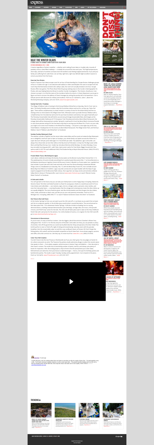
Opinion (54, 7)
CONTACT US (45, 436)
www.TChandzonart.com (51, 255)
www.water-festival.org (72, 173)
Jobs (76, 7)
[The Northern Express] (36, 3)
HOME (59, 436)
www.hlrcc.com (78, 233)
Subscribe (102, 7)
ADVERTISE (51, 436)
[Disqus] (65, 331)
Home (30, 7)
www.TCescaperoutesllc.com (69, 100)
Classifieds (68, 7)
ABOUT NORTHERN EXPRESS (37, 436)
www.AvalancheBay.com (38, 151)
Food (60, 7)
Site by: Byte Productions (77, 442)
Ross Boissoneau (37, 65)
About (82, 7)
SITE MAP (55, 436)
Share (32, 258)
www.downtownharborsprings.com (45, 214)
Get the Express (92, 7)
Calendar (37, 7)
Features (46, 7)
